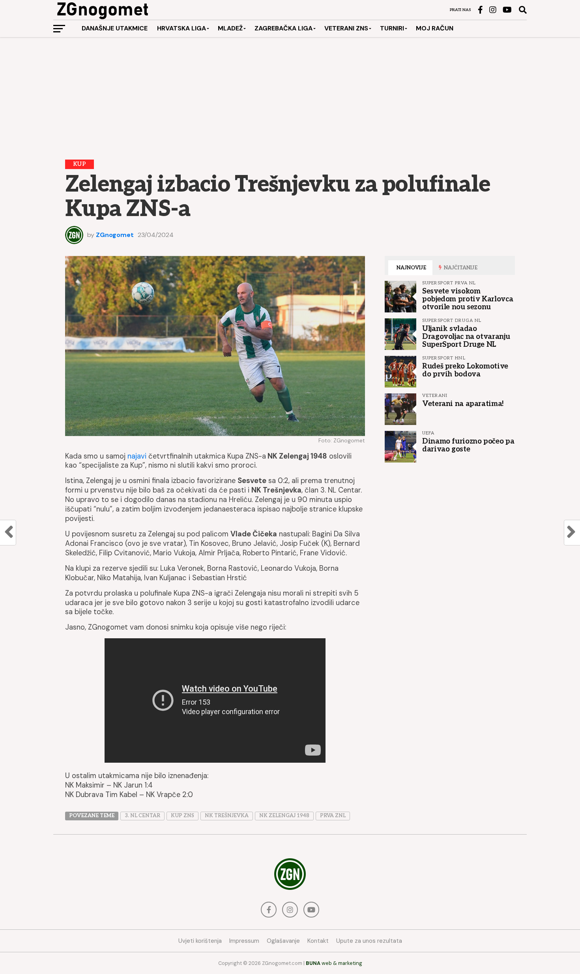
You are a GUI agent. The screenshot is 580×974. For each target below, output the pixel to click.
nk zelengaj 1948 (284, 815)
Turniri (392, 28)
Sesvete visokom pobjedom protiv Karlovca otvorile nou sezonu (467, 299)
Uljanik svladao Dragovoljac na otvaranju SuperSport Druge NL (466, 336)
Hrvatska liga (181, 28)
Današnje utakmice (115, 28)
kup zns (182, 815)
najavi (136, 456)
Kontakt (318, 941)
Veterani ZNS (346, 28)
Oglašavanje (283, 941)
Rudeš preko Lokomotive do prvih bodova (465, 370)
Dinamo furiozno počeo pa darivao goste (468, 445)
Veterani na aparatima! (463, 403)
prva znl (333, 815)
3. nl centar (142, 815)
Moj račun (434, 28)
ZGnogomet (115, 235)
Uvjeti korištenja (200, 941)
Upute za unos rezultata (369, 941)
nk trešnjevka (227, 815)
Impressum (244, 941)
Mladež (230, 28)
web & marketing (334, 963)
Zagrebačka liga (283, 28)
